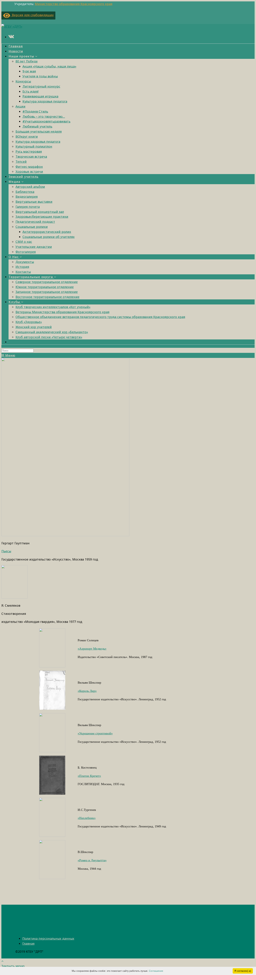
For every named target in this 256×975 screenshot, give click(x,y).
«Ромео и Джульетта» (92, 860)
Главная (28, 943)
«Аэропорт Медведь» (92, 648)
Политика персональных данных (48, 938)
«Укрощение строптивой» (95, 733)
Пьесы (6, 551)
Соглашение (156, 970)
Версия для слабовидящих (32, 15)
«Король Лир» (87, 691)
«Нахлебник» (87, 818)
